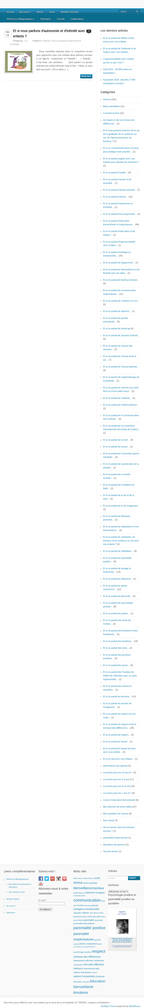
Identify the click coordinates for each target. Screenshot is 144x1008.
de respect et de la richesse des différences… (119, 122)
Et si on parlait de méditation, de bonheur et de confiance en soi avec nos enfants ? (121, 540)
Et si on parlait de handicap (116, 328)
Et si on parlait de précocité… (117, 596)
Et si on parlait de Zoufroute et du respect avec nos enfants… (119, 50)
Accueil (10, 12)
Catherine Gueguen (95, 892)
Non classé (108, 820)
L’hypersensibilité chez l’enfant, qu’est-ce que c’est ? (118, 61)
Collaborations (77, 19)
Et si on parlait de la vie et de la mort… (118, 497)
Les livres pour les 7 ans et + (117, 793)
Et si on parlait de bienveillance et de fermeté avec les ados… (121, 271)
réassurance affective (83, 960)
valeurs (94, 972)
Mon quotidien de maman (115, 813)
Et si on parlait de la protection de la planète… (121, 466)
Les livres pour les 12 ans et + (118, 772)
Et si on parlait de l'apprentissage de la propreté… (121, 379)
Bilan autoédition (111, 106)
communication (87, 900)
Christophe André (79, 896)
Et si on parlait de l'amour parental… (121, 366)
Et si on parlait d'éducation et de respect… (119, 233)
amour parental (90, 883)
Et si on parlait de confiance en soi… (121, 301)
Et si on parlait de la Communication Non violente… (121, 417)
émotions (80, 992)
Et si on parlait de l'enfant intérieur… (121, 405)
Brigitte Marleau (78, 893)
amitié (97, 878)
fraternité (87, 905)
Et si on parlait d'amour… (115, 197)
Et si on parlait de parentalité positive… (117, 560)
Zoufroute (100, 976)
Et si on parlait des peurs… (116, 665)
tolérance (78, 968)
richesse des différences (87, 956)
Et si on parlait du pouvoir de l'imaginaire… (117, 705)
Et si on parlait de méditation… (118, 551)
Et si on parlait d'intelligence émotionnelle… (117, 254)
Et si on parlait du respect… (116, 735)
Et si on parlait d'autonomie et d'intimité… (117, 205)
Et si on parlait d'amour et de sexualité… (117, 181)
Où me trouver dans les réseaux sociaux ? (119, 829)
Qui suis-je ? (25, 12)
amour (78, 882)
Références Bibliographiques (21, 19)
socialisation (78, 965)
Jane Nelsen (94, 913)
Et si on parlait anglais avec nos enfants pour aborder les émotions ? (121, 160)
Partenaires (45, 19)
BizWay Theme (108, 1006)
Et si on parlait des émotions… (118, 641)
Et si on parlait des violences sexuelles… (117, 688)
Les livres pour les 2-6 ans (116, 779)
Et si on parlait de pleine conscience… (115, 588)
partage (76, 944)
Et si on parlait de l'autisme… (117, 398)
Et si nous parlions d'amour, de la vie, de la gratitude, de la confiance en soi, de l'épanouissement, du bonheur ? (121, 135)
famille (80, 905)
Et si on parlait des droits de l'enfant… (117, 622)
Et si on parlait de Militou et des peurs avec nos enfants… (118, 40)
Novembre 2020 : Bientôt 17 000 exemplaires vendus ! (119, 82)
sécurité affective (94, 964)
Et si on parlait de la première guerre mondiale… (121, 455)
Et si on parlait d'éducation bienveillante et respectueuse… (118, 223)
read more (86, 76)
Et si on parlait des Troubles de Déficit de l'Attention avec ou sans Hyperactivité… (120, 675)
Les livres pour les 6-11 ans (116, 786)
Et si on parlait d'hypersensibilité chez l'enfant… (119, 244)
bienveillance (82, 888)
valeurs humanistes (84, 976)
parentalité (89, 920)
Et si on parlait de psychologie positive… (118, 605)
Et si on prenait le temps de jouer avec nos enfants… (119, 750)
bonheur (98, 888)
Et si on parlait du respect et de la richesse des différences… (119, 726)
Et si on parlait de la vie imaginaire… (121, 506)
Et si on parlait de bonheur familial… (121, 280)
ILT (26, 41)
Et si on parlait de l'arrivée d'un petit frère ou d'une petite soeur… (120, 389)
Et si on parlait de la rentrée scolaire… (116, 476)
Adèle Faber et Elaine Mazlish (83, 878)
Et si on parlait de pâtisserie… (118, 579)
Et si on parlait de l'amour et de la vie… (119, 358)
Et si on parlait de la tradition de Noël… (118, 487)
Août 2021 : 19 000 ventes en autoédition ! (117, 71)
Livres (52, 12)
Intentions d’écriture (69, 12)
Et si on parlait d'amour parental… (120, 190)
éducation (77, 982)
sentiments (99, 960)
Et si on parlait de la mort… (116, 440)
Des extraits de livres (17, 892)
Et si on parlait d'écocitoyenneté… (120, 214)
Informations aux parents (115, 766)
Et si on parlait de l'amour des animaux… (117, 348)
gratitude (94, 905)
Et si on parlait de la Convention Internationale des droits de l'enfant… (121, 428)
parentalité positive (89, 928)
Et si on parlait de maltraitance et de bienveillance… (121, 528)
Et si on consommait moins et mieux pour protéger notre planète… (121, 150)
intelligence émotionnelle (86, 909)
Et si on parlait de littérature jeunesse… (116, 518)
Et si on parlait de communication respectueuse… (119, 292)
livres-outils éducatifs (91, 917)
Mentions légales (12, 899)
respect (98, 951)
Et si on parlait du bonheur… (117, 696)
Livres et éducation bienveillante (119, 800)
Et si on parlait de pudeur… (116, 613)
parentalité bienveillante (83, 923)
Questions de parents (113, 844)
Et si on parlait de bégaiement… (119, 262)
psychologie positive (82, 952)
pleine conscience (88, 943)
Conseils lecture (111, 113)
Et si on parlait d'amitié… (115, 172)
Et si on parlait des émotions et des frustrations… (120, 632)
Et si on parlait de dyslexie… (117, 311)
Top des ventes (110, 851)
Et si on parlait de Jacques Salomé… (121, 335)
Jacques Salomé (81, 913)
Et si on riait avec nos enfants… (118, 759)
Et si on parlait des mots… (116, 648)
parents (97, 940)
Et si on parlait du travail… (116, 741)
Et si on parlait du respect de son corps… (119, 716)
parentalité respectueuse (115, 838)
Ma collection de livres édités (117, 807)
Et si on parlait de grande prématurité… (115, 320)
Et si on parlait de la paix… (116, 446)
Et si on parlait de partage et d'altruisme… (117, 570)
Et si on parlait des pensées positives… (117, 657)
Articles (40, 12)
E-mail (42, 900)
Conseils (61, 19)
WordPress (134, 1006)
